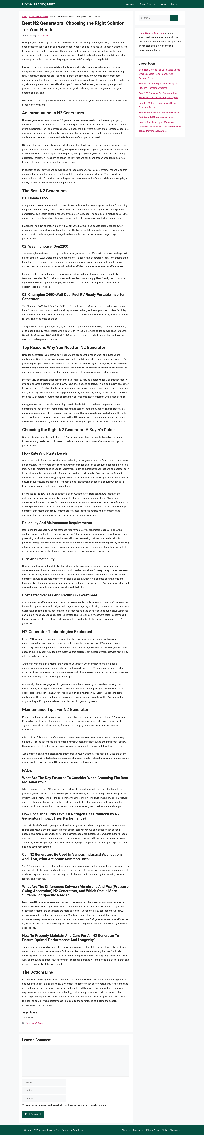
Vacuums (130, 4)
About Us (126, 1130)
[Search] (174, 18)
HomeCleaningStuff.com (152, 33)
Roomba (175, 4)
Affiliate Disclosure (171, 1130)
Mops (163, 4)
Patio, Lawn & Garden (38, 17)
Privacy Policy (152, 1130)
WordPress (78, 1130)
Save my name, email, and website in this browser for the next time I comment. (66, 1105)
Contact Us (138, 1130)
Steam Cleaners (147, 4)
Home (24, 17)
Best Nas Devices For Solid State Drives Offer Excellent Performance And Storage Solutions (159, 74)
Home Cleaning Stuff (38, 4)
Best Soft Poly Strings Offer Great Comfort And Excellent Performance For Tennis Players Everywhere (160, 126)
